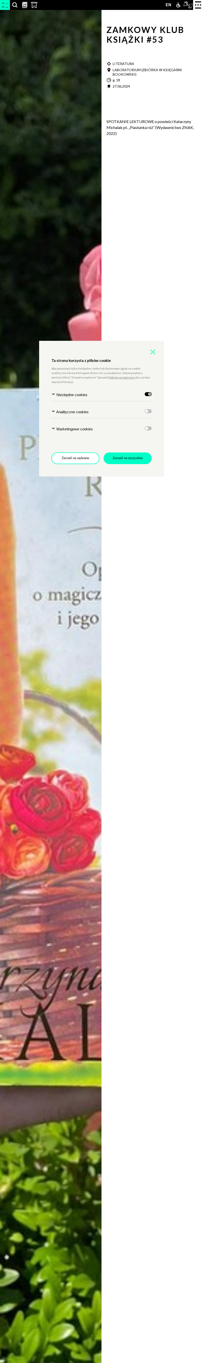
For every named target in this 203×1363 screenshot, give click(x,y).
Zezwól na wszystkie (128, 458)
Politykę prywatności (122, 377)
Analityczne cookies (72, 412)
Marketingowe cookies (74, 429)
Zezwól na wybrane (75, 458)
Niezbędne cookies (71, 395)
